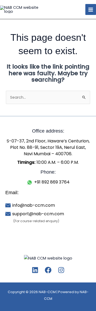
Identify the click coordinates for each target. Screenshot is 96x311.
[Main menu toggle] (90, 9)
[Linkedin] (35, 270)
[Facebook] (48, 270)
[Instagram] (61, 270)
